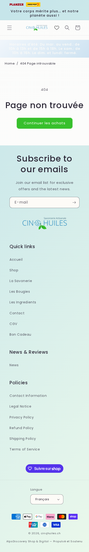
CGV (13, 323)
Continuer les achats (45, 123)
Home (10, 63)
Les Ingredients (22, 302)
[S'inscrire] (74, 202)
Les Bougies (19, 291)
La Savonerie (20, 280)
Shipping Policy (22, 438)
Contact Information (28, 395)
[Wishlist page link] (56, 27)
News (14, 365)
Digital (44, 541)
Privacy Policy (21, 417)
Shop (13, 270)
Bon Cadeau (20, 334)
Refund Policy (21, 428)
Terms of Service (24, 449)
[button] (9, 28)
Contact (16, 313)
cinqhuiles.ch (51, 533)
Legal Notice (20, 406)
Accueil (16, 259)
